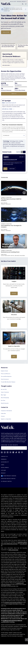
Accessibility (5, 462)
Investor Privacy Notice (8, 478)
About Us (14, 93)
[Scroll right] (24, 152)
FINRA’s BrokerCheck (13, 549)
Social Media (5, 467)
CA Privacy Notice (6, 481)
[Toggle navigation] (26, 4)
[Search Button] (23, 4)
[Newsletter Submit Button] (26, 448)
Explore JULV (6, 39)
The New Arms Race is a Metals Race (13, 17)
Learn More (6, 36)
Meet (14, 356)
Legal (2, 464)
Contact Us (4, 456)
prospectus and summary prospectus (13, 602)
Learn (14, 325)
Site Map (3, 470)
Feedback (4, 459)
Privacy (3, 473)
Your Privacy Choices (9, 475)
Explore (14, 293)
